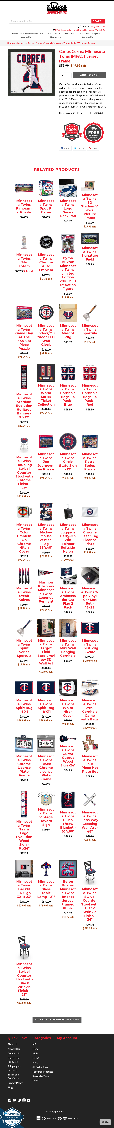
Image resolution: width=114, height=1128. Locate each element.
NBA (50, 33)
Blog (10, 1087)
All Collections (40, 1067)
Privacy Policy (15, 1082)
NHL (74, 33)
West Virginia (94, 33)
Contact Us (87, 37)
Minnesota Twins (24, 43)
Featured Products (42, 1071)
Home (15, 34)
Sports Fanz (59, 1111)
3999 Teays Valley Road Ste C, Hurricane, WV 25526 (80, 29)
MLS (82, 33)
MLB (67, 33)
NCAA (58, 33)
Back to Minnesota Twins (59, 1019)
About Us (26, 37)
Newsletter (56, 37)
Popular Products (29, 34)
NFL (42, 33)
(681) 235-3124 (97, 26)
